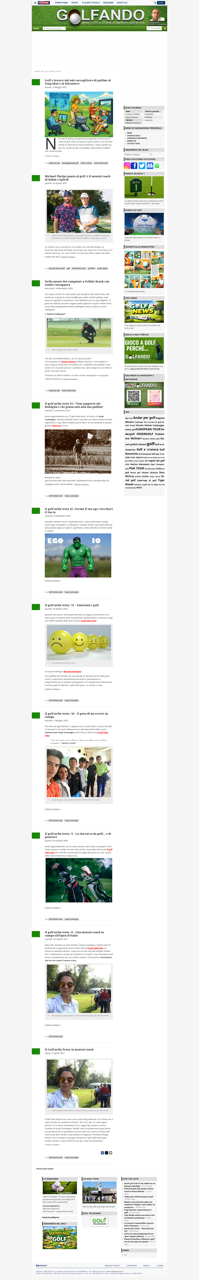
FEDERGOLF (145, 434)
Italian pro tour (159, 457)
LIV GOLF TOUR (133, 143)
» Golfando (148, 117)
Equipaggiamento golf (70, 163)
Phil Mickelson (150, 469)
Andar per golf (54, 163)
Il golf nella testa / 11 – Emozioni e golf (72, 605)
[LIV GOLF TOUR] (99, 1203)
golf (68, 268)
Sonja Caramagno (71, 496)
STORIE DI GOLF (133, 136)
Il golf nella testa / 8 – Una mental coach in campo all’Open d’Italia (74, 933)
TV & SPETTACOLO (90, 2)
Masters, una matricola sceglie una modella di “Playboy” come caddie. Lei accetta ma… (139, 1204)
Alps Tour (129, 418)
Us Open (155, 484)
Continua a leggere (53, 156)
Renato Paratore (150, 472)
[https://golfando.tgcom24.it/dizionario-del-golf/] (60, 1238)
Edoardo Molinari (144, 425)
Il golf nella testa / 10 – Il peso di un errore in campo (76, 715)
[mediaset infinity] (42, 1266)
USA (148, 485)
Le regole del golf (155, 460)
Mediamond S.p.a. (118, 1271)
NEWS (129, 133)
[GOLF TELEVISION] (99, 1221)
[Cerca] (155, 2)
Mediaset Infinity (112, 1266)
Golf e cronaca (86, 163)
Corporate (132, 1266)
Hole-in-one (148, 457)
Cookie (160, 1266)
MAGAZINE (108, 2)
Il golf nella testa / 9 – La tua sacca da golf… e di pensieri (78, 835)
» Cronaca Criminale (132, 114)
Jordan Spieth (102, 268)
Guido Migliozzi (136, 457)
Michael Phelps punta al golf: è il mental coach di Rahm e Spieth (77, 177)
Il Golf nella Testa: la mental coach (69, 1049)
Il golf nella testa (88, 620)
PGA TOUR (136, 468)
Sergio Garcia (155, 476)
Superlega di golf (147, 480)
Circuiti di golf (154, 422)
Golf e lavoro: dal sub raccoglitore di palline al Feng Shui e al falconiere (78, 81)
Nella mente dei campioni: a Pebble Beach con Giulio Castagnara (77, 283)
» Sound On (148, 120)
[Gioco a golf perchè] (144, 350)
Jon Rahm (91, 268)
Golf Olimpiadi (145, 454)
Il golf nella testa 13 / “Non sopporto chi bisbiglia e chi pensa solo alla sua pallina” (74, 405)
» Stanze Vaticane (131, 117)
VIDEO (139, 487)
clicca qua (56, 425)
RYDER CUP (131, 141)
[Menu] (35, 2)
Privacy (146, 1266)
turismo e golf (140, 484)
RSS (165, 29)
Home (36, 28)
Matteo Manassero (140, 464)
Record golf (135, 473)
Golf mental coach (101, 163)
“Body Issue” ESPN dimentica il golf (138, 1197)
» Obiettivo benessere (133, 123)
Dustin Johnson (69, 361)
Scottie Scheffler (142, 476)
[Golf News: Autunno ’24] (144, 269)
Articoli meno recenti (44, 1169)
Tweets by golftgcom (50, 1217)
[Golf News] (144, 311)
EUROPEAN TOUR (148, 429)
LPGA (127, 464)
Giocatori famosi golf (57, 268)
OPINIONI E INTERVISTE (137, 138)
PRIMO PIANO (61, 2)
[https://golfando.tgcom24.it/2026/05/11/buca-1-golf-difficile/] (144, 187)
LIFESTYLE (122, 2)
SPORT (74, 2)
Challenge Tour (141, 422)
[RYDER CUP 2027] (144, 224)
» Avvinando (148, 114)
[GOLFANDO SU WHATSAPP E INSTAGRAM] (144, 395)
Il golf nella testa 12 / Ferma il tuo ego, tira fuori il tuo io (79, 510)
